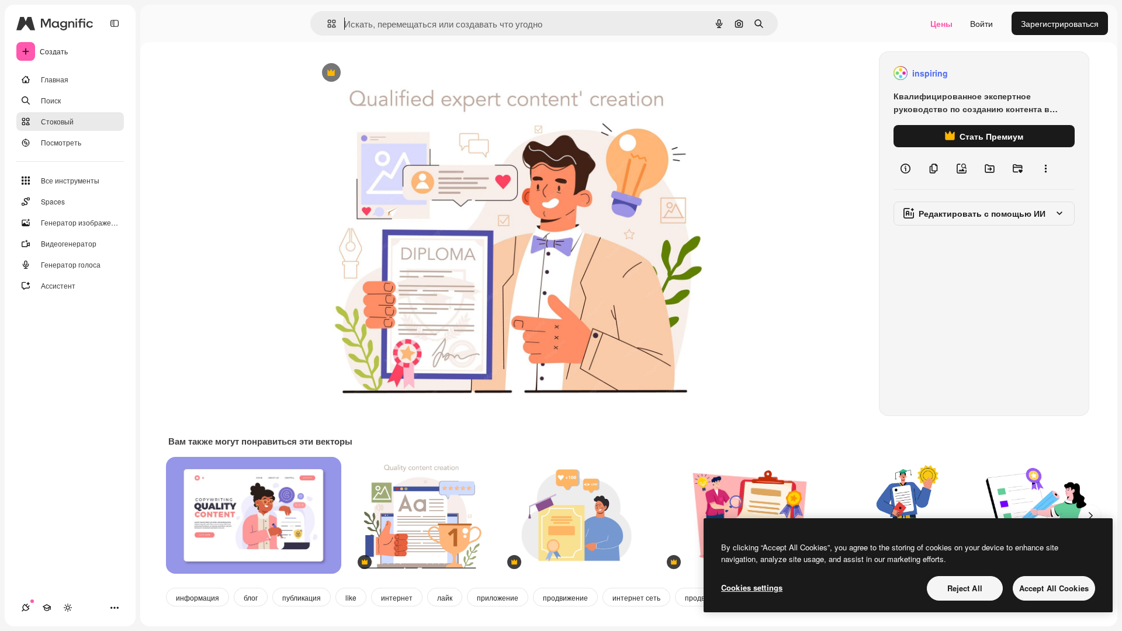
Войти (981, 23)
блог (251, 597)
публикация (301, 597)
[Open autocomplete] (327, 23)
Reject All (964, 588)
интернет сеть (636, 597)
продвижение (565, 597)
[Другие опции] (1045, 168)
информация (197, 597)
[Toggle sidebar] (114, 23)
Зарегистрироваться (1060, 23)
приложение (497, 597)
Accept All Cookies (1054, 588)
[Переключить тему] (67, 607)
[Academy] (46, 607)
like (350, 597)
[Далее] (1090, 515)
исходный (388, 73)
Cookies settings (751, 587)
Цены (941, 23)
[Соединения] (25, 607)
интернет (397, 597)
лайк (444, 597)
